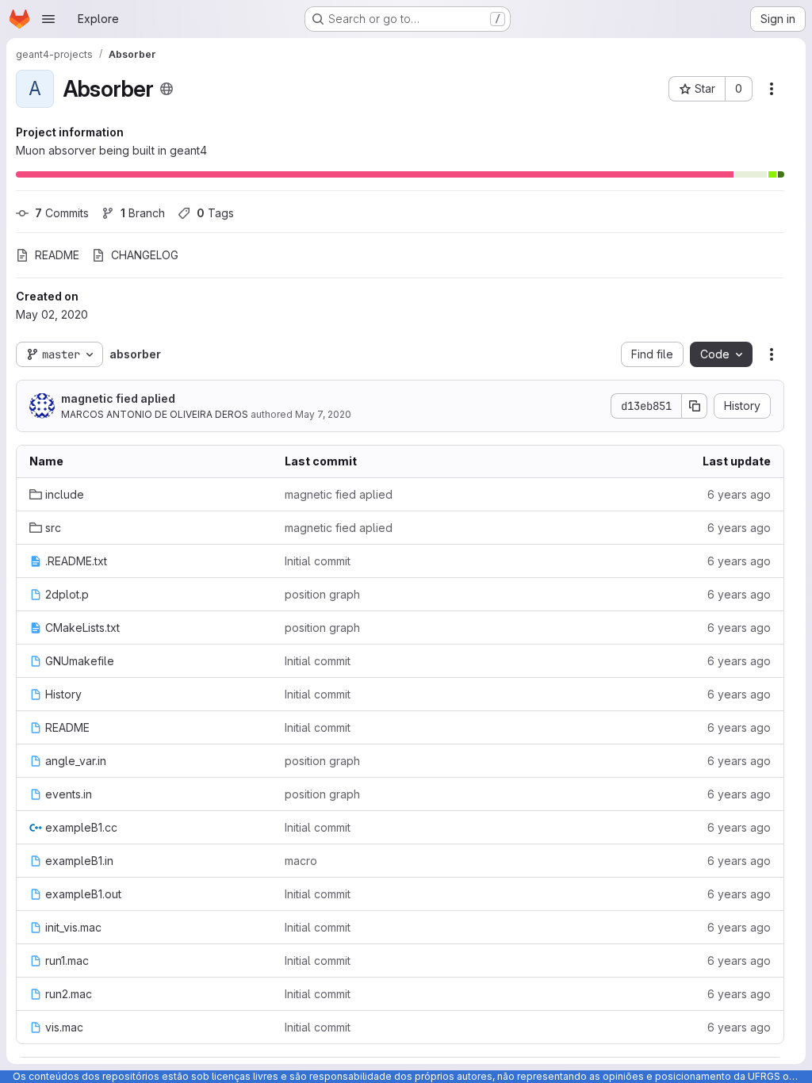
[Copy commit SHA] (694, 406)
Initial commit (317, 561)
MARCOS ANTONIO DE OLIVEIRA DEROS (154, 414)
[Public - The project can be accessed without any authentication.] (166, 88)
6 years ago (739, 494)
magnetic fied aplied (118, 398)
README (57, 255)
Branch (143, 213)
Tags (215, 213)
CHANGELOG (144, 255)
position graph (322, 594)
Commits (62, 213)
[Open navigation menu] (48, 19)
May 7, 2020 (323, 414)
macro (301, 860)
